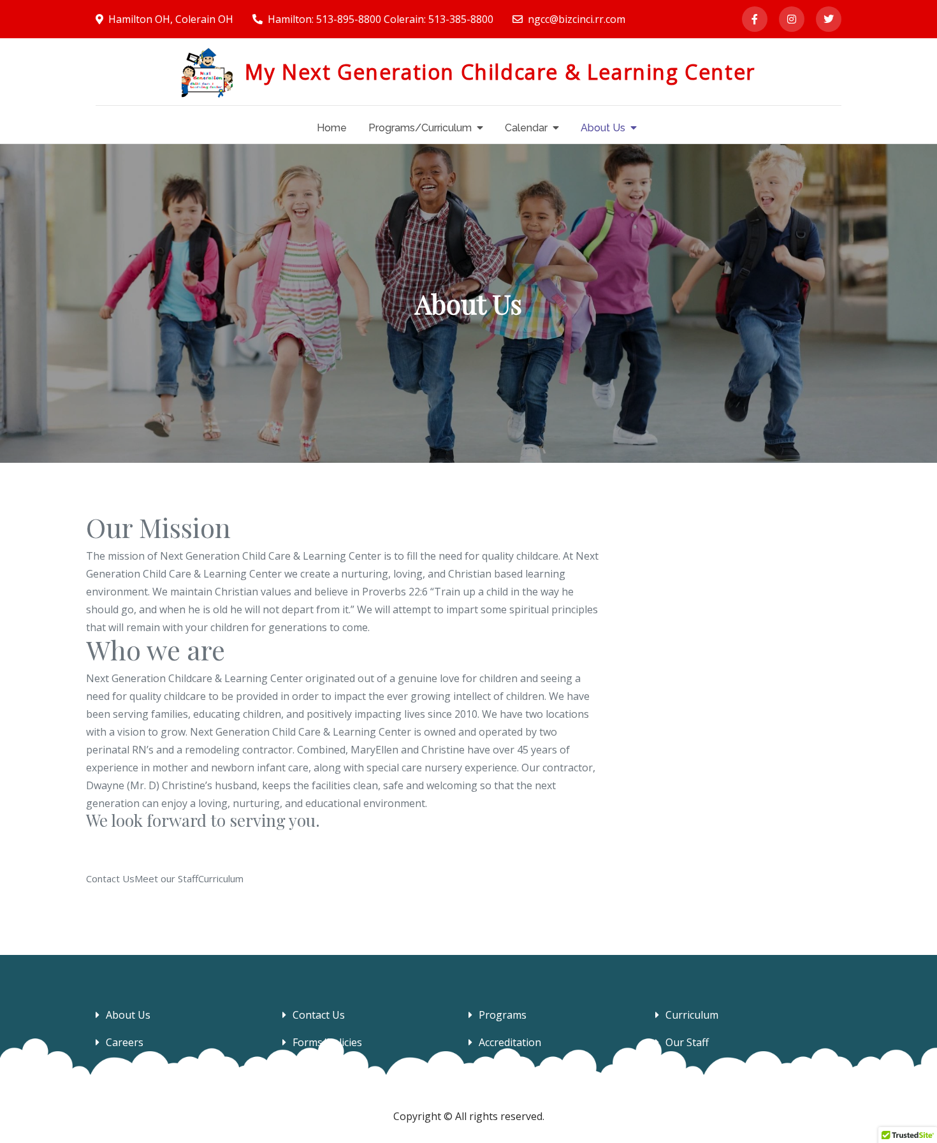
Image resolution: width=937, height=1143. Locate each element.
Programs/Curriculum (420, 128)
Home (332, 128)
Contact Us (319, 1015)
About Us (603, 128)
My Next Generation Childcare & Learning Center (500, 71)
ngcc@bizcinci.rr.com (576, 19)
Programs (503, 1015)
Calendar (526, 128)
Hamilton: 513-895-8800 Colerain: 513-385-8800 (380, 19)
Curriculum (691, 1015)
